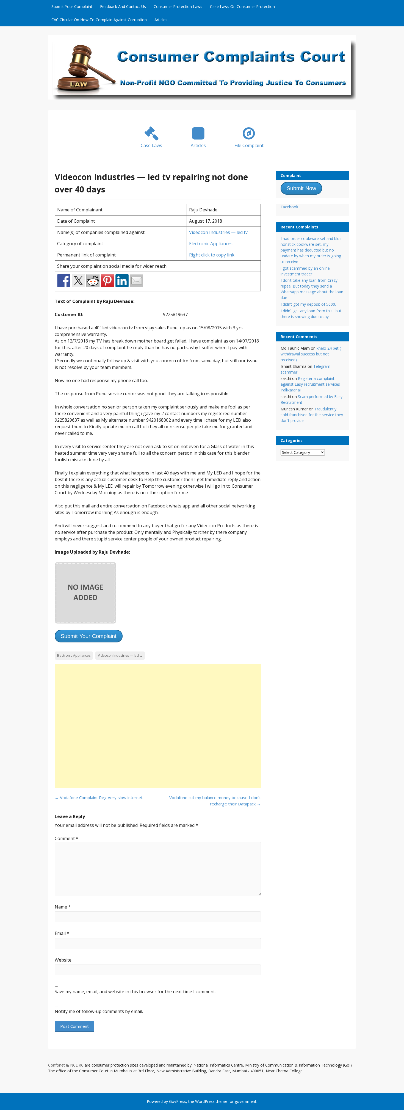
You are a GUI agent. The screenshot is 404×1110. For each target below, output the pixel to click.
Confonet (56, 1065)
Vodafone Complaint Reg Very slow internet (99, 797)
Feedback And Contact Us (123, 6)
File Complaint (249, 145)
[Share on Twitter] (78, 280)
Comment (66, 838)
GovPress (177, 1101)
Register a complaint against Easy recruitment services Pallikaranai (310, 384)
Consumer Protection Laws (178, 6)
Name (63, 907)
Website (63, 960)
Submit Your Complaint (71, 6)
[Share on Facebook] (63, 280)
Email (62, 933)
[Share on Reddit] (92, 280)
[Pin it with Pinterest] (107, 280)
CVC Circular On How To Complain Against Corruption (99, 19)
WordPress (205, 1101)
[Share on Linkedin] (122, 280)
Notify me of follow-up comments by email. (99, 1011)
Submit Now (301, 188)
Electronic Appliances (211, 244)
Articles (160, 19)
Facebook (289, 206)
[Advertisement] (158, 726)
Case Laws (151, 145)
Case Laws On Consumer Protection (242, 6)
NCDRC (77, 1065)
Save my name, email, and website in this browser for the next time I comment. (135, 991)
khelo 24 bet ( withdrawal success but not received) (311, 354)
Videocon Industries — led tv (218, 232)
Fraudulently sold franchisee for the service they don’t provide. (312, 414)
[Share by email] (136, 280)
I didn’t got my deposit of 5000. (308, 304)
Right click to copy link (211, 255)
